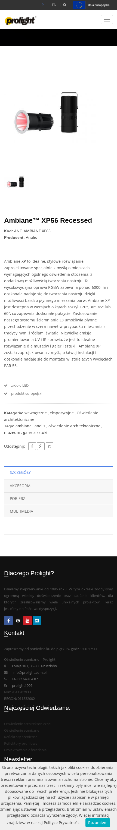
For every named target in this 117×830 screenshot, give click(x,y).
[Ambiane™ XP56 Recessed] (58, 116)
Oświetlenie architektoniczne (27, 724)
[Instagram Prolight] (37, 621)
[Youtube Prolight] (27, 621)
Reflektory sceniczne (20, 737)
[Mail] (49, 446)
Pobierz (17, 498)
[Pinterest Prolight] (18, 621)
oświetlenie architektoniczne (74, 425)
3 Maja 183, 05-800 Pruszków (34, 666)
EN (54, 4)
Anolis (31, 237)
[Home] (18, 19)
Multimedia (21, 511)
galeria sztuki (35, 432)
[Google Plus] (41, 446)
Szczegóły (20, 472)
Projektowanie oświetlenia (25, 750)
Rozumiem (97, 822)
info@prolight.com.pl (30, 672)
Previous (12, 116)
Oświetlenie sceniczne (21, 730)
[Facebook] (32, 446)
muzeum (12, 432)
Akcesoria (20, 485)
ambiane (24, 425)
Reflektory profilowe (20, 743)
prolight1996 (22, 685)
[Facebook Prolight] (8, 621)
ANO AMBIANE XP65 (32, 230)
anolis (40, 425)
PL (43, 4)
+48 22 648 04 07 (25, 679)
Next (104, 116)
